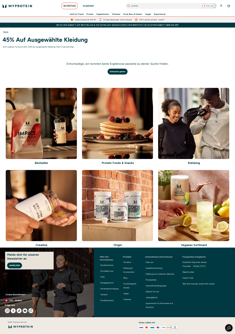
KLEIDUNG (88, 6)
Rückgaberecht (107, 283)
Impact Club (187, 278)
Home (5, 32)
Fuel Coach (210, 6)
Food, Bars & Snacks (132, 14)
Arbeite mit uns (152, 292)
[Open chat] (30, 310)
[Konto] (221, 6)
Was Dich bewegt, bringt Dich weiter (198, 284)
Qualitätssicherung (154, 268)
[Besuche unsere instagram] (7, 310)
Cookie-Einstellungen (15, 294)
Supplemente (102, 14)
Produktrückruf (107, 300)
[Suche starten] (128, 6)
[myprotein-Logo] (17, 6)
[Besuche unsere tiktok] (19, 310)
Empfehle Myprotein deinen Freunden (194, 264)
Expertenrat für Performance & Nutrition (159, 305)
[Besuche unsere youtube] (25, 310)
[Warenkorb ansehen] (228, 6)
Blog (125, 278)
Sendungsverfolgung (109, 289)
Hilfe (102, 277)
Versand (103, 294)
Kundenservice (106, 265)
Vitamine (116, 14)
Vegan (148, 14)
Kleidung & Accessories (128, 270)
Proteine (127, 262)
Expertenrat (159, 14)
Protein (89, 14)
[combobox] (171, 6)
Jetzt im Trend (76, 14)
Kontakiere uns (106, 271)
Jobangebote (152, 297)
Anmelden (14, 265)
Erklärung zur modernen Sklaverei (160, 274)
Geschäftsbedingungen (156, 286)
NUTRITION (70, 6)
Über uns (149, 262)
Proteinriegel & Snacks (129, 286)
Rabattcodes (188, 272)
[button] (229, 328)
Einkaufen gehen (117, 71)
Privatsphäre (151, 280)
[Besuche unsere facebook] (13, 310)
